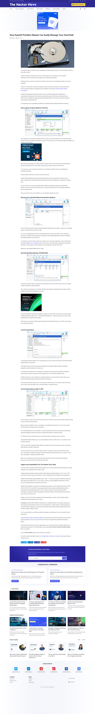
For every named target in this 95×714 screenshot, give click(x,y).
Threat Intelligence (19, 8)
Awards (64, 8)
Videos (79, 639)
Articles (83, 639)
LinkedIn (57, 536)
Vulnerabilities (30, 8)
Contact (11, 682)
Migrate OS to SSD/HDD (32, 243)
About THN (12, 678)
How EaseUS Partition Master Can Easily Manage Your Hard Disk (42, 35)
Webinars (48, 8)
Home (11, 8)
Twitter (51, 536)
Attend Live (15, 581)
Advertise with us (13, 680)
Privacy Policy (31, 682)
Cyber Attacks (39, 8)
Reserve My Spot (55, 581)
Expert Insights (56, 8)
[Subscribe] (64, 558)
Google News (45, 536)
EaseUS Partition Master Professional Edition (32, 517)
